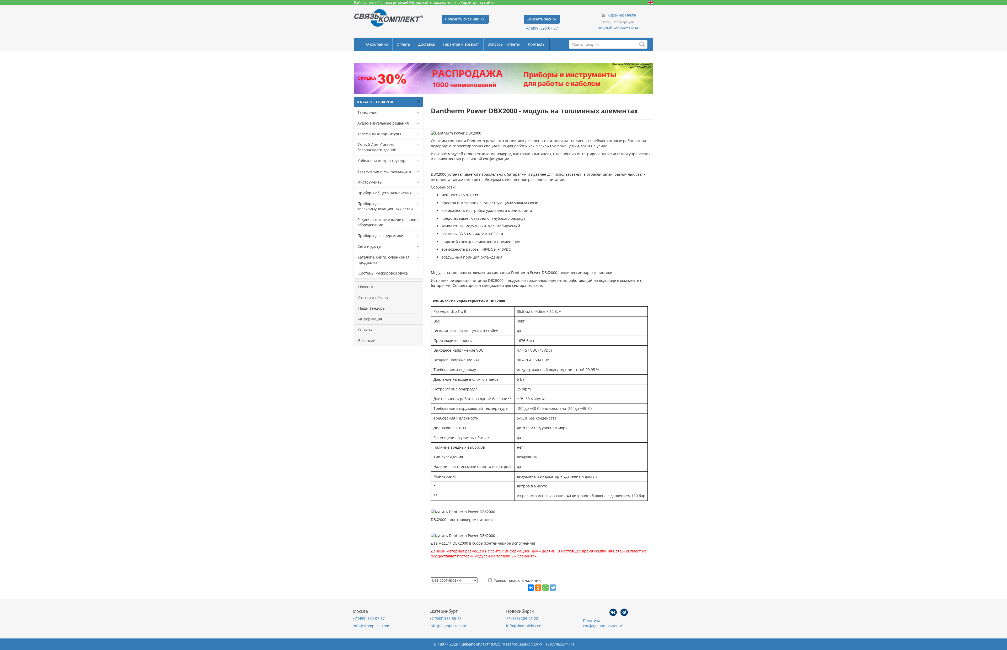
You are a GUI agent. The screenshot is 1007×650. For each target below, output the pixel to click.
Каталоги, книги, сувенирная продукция (383, 260)
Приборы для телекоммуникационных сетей (385, 206)
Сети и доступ (370, 246)
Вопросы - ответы (504, 44)
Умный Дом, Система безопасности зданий (377, 147)
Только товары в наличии (517, 580)
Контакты (536, 44)
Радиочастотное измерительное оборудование (386, 222)
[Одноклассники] (538, 587)
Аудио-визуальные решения (383, 123)
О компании (377, 44)
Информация (370, 318)
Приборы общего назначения (384, 192)
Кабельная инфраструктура (382, 160)
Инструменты (369, 182)
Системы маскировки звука (382, 273)
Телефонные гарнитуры (379, 133)
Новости (365, 286)
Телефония (367, 112)
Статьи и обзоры (373, 297)
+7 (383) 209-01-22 (522, 618)
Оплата (403, 44)
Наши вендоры (371, 308)
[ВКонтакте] (531, 587)
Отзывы (365, 329)
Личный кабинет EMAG (618, 27)
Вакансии (367, 340)
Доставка (426, 44)
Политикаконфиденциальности (602, 623)
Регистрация (624, 22)
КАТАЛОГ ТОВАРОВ (375, 101)
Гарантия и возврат (461, 44)
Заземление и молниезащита (384, 171)
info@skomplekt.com (371, 625)
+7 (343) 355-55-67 (446, 618)
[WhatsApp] (545, 587)
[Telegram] (553, 587)
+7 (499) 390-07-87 (542, 28)
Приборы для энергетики (380, 235)
